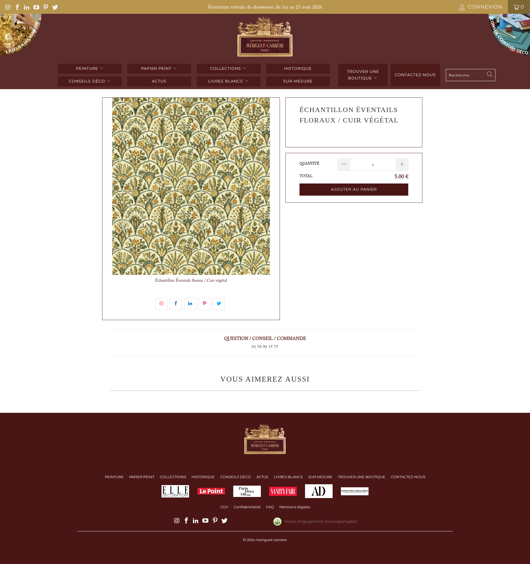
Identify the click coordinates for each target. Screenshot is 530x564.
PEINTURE (87, 68)
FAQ (270, 507)
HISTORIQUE (298, 68)
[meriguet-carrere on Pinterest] (45, 6)
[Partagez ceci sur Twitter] (219, 304)
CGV (224, 507)
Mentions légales (294, 507)
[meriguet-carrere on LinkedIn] (26, 6)
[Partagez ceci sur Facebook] (176, 304)
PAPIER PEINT (157, 68)
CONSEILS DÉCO (88, 81)
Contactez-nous (415, 74)
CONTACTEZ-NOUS (408, 477)
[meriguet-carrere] (265, 37)
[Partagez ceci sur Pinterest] (204, 304)
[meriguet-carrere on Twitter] (54, 6)
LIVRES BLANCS (226, 81)
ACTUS (159, 81)
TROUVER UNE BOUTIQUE (363, 75)
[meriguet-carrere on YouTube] (35, 6)
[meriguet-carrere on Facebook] (17, 6)
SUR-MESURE (297, 81)
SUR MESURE (320, 477)
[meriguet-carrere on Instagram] (7, 6)
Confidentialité (247, 507)
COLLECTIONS (226, 68)
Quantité (309, 164)
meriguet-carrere (271, 540)
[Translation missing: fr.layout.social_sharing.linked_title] (190, 304)
